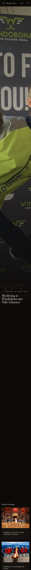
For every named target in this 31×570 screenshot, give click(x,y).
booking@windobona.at (9, 432)
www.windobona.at (17, 341)
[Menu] (27, 3)
